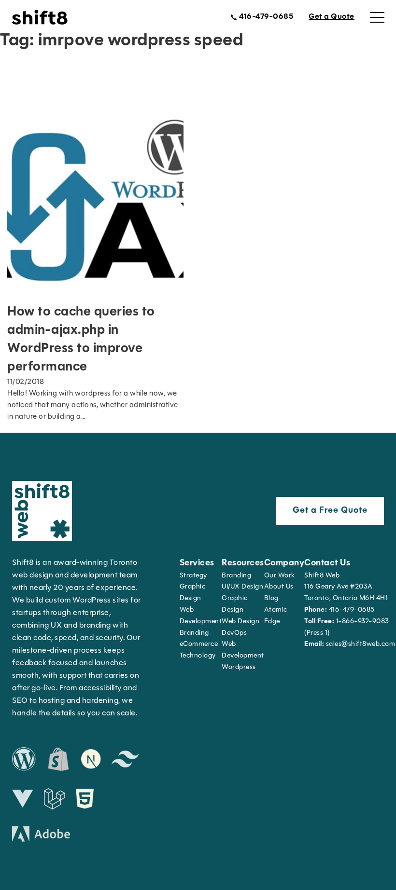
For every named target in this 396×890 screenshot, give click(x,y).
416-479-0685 (339, 610)
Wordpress (239, 667)
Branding (194, 633)
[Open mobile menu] (377, 17)
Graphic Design (193, 592)
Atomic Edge (275, 615)
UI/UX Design (242, 586)
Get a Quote (331, 17)
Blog (271, 598)
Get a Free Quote (330, 511)
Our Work (279, 575)
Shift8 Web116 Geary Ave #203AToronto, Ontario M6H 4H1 (346, 587)
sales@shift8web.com (349, 644)
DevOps (234, 633)
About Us (279, 586)
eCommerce (199, 644)
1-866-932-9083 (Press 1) (346, 627)
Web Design (240, 621)
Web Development (243, 650)
